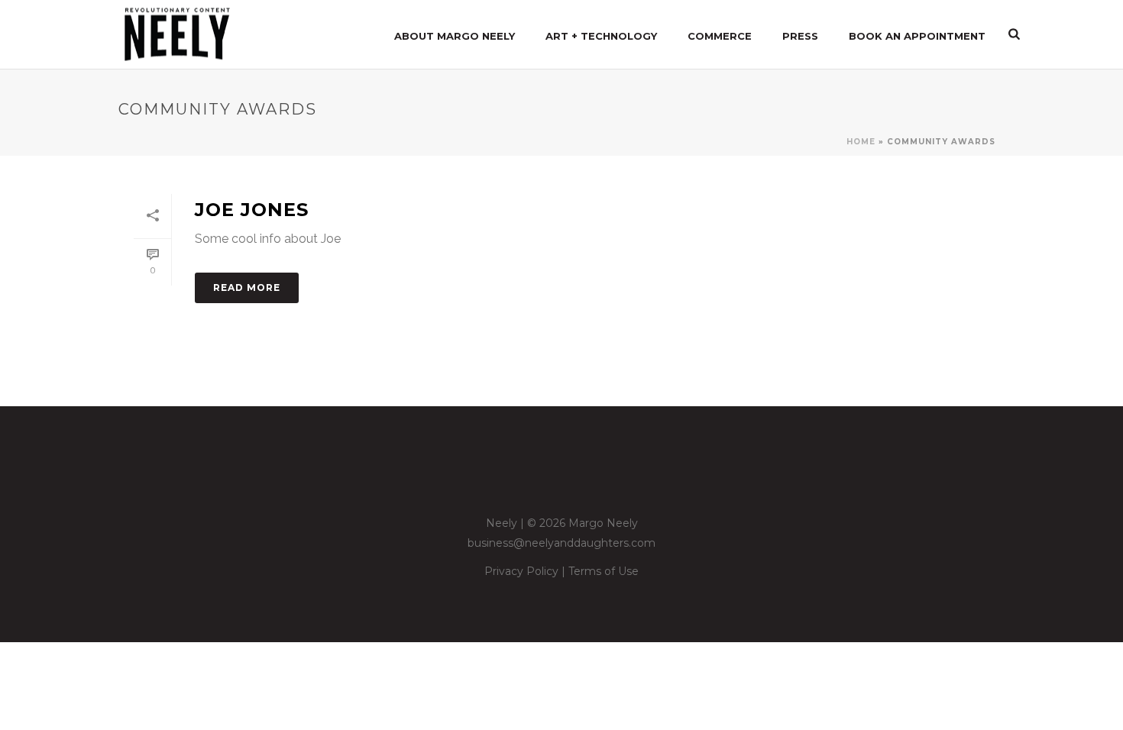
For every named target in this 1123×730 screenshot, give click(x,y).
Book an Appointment (917, 36)
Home (860, 142)
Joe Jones (252, 210)
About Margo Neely (454, 36)
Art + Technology (601, 36)
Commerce (720, 36)
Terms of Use (603, 571)
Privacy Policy (521, 571)
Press (800, 36)
